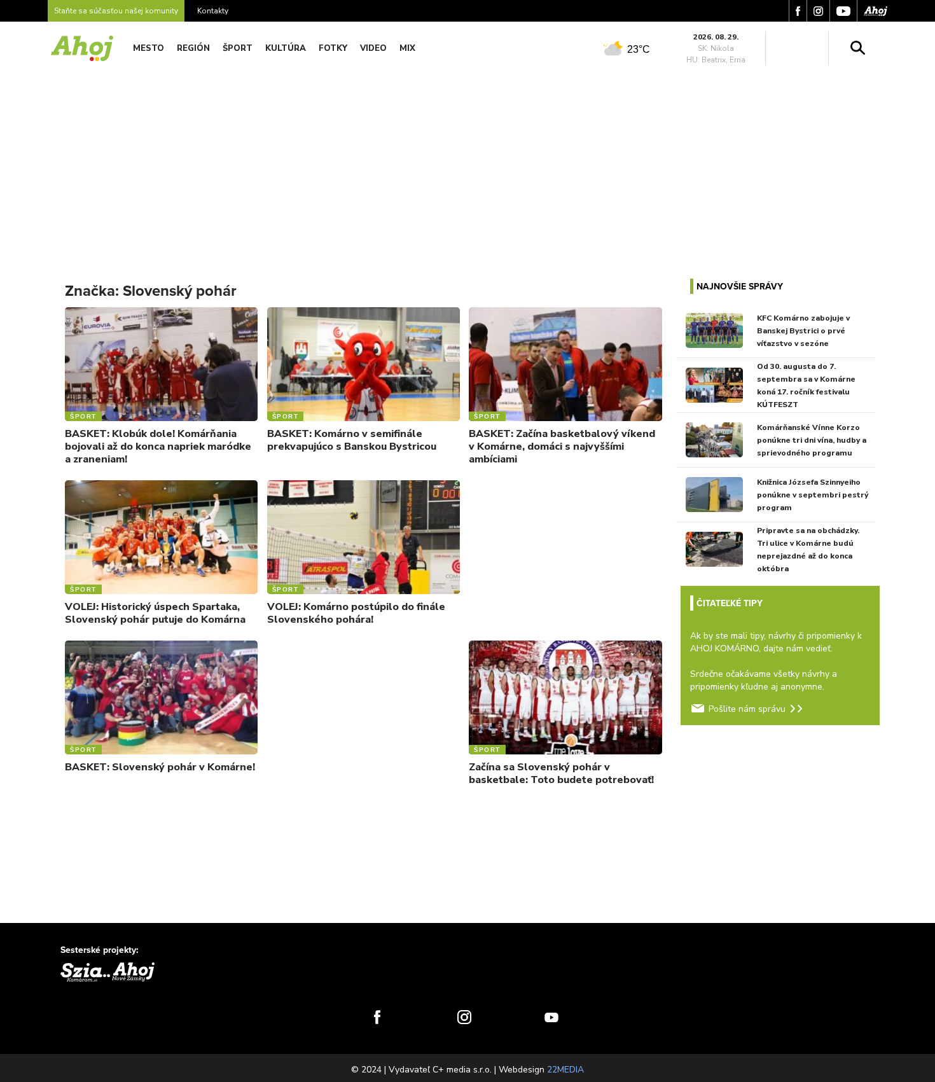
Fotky (333, 48)
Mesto (148, 48)
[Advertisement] (467, 164)
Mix (407, 48)
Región (193, 48)
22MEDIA (565, 1070)
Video (373, 48)
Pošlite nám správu (747, 709)
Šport (238, 48)
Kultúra (285, 48)
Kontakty (212, 11)
